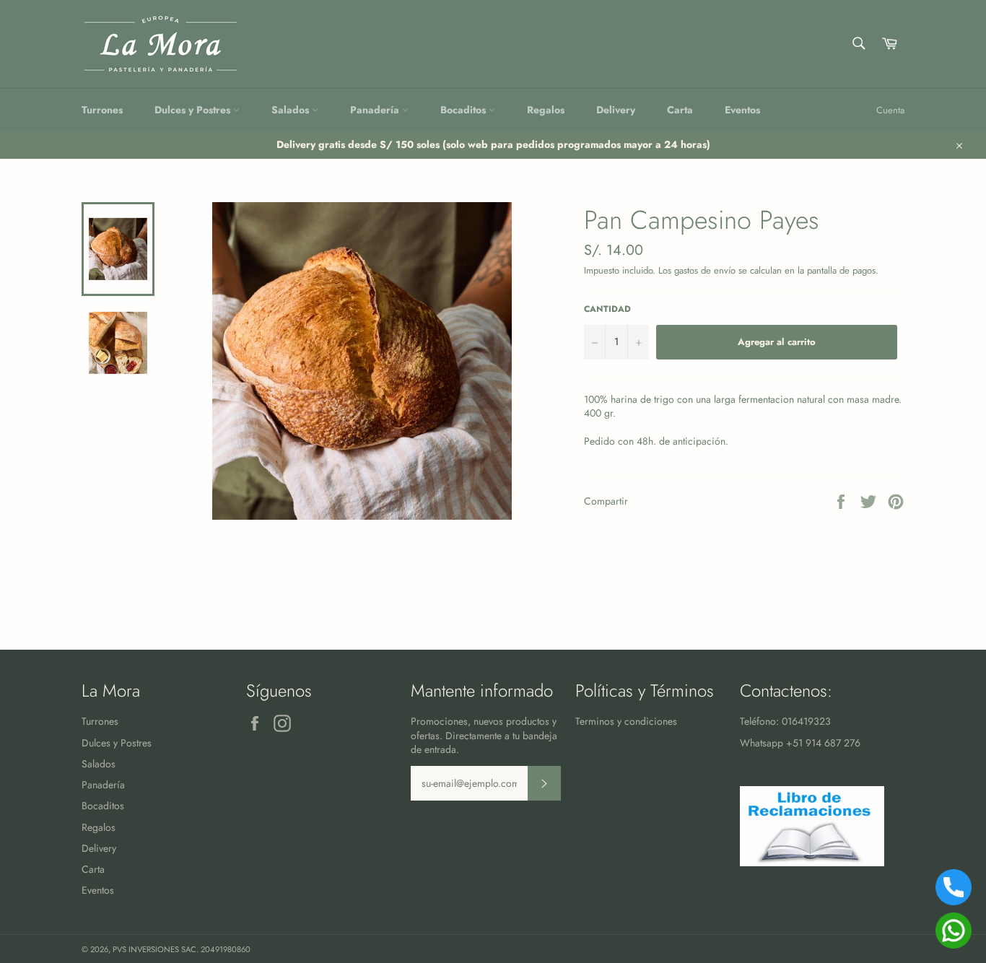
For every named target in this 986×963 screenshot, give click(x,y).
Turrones (102, 110)
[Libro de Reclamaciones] (812, 862)
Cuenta (890, 110)
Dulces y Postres (193, 110)
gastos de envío (705, 270)
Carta (680, 110)
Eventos (742, 110)
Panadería (376, 110)
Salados (291, 110)
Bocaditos (464, 110)
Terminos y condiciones (626, 721)
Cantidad (607, 309)
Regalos (545, 110)
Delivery (615, 110)
